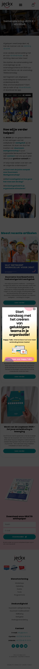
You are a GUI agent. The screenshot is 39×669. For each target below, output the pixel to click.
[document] (19, 334)
